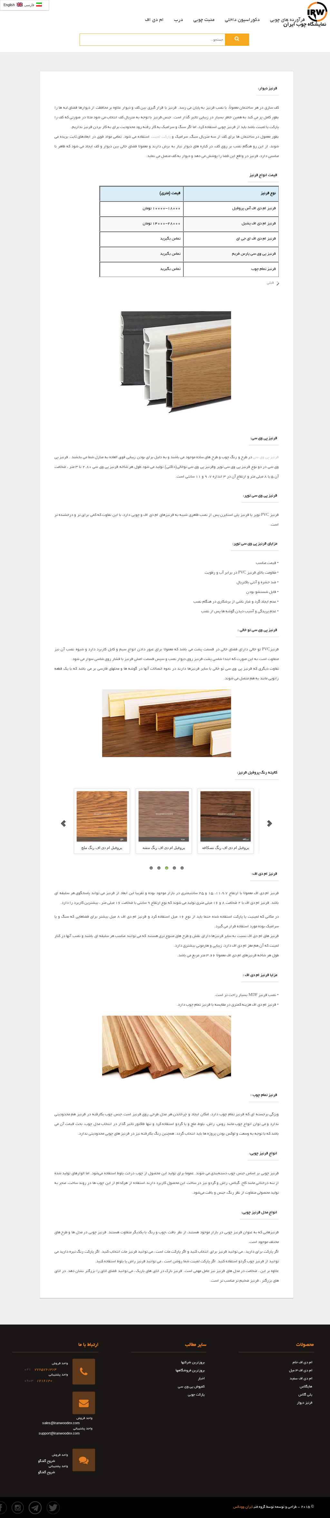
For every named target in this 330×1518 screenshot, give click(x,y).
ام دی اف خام (302, 1363)
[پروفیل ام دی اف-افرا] (228, 816)
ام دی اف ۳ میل (300, 1371)
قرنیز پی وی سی (266, 457)
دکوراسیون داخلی (242, 20)
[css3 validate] (139, 1502)
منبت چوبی (204, 20)
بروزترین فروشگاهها (190, 1371)
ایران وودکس (243, 1507)
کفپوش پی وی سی (191, 1387)
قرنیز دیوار (304, 1403)
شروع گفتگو (46, 1461)
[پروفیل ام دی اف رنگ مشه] (105, 816)
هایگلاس (306, 1387)
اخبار (201, 1379)
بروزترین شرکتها (193, 1363)
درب (178, 20)
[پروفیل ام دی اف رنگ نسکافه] (166, 816)
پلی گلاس (305, 1395)
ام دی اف (154, 20)
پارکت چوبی (196, 1395)
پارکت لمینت (161, 137)
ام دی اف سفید (301, 1379)
